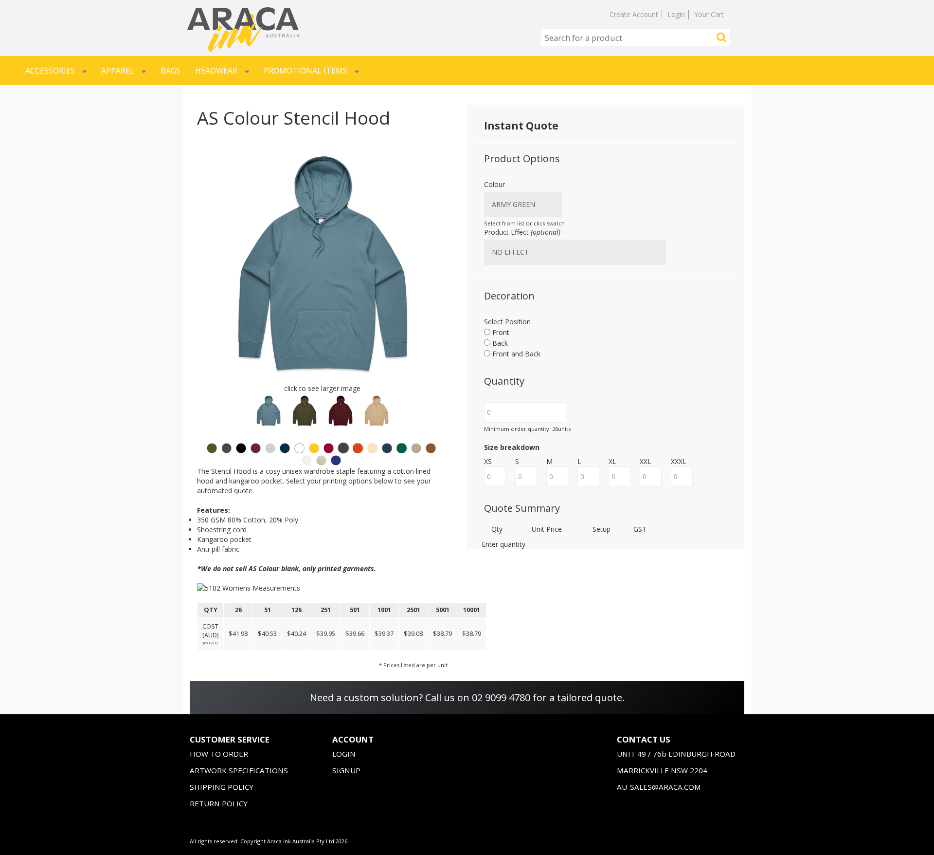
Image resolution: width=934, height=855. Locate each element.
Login (676, 14)
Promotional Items (305, 70)
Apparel (117, 70)
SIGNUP (346, 770)
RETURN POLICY (219, 803)
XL (612, 461)
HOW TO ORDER (219, 754)
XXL (645, 461)
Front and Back (515, 353)
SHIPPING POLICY (221, 787)
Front (499, 332)
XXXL (678, 461)
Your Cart (709, 14)
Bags (170, 70)
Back (499, 343)
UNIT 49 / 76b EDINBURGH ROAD (676, 754)
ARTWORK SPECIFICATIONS (239, 770)
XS (488, 461)
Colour (494, 184)
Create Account (634, 14)
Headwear (216, 70)
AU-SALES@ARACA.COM (659, 787)
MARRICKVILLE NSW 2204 (662, 770)
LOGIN (344, 754)
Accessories (50, 70)
